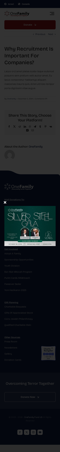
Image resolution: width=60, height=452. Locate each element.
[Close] (5, 202)
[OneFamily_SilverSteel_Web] (30, 201)
